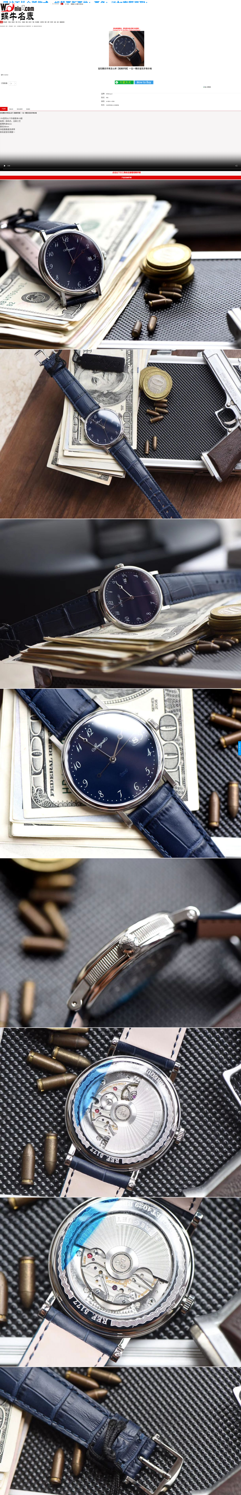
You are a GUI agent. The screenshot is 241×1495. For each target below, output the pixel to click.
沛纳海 (23, 22)
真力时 (30, 22)
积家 (46, 22)
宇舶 (33, 22)
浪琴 (48, 22)
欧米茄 (13, 22)
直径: (103, 101)
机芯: (103, 105)
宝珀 (55, 22)
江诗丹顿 (42, 22)
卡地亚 (9, 22)
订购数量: (4, 83)
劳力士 (19, 22)
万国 (16, 22)
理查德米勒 (62, 22)
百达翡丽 (37, 22)
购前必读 (11, 109)
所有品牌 (5, 22)
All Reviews (2, 90)
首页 (1, 22)
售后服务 (28, 109)
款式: (103, 97)
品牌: (103, 94)
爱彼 (27, 22)
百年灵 (51, 22)
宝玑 (58, 22)
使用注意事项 (19, 109)
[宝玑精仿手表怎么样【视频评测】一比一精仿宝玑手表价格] (126, 48)
